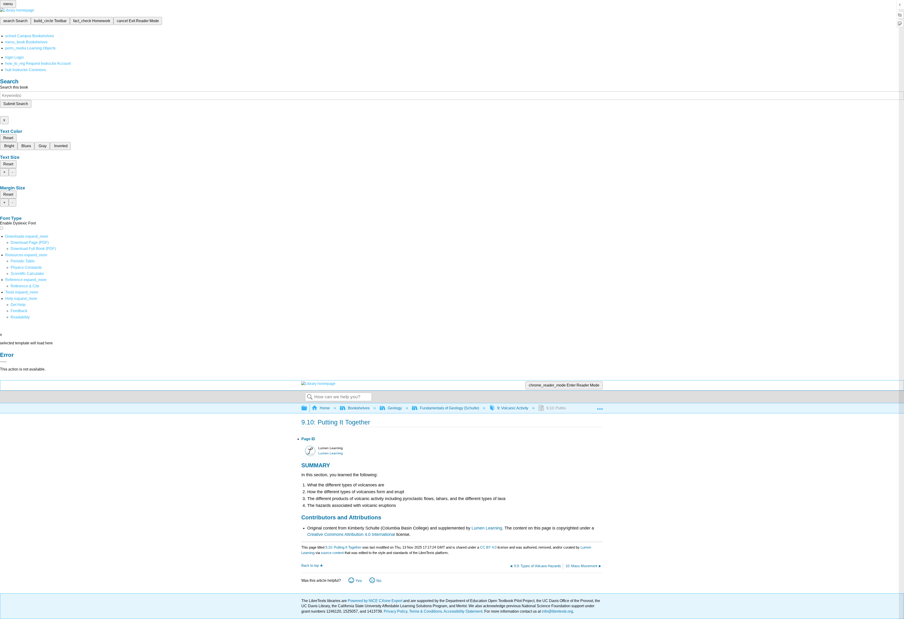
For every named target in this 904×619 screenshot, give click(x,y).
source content (332, 553)
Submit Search (15, 104)
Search (310, 397)
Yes (358, 581)
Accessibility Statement (463, 611)
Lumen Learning (330, 453)
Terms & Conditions (425, 611)
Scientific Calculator (27, 274)
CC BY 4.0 (488, 547)
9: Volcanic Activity (512, 408)
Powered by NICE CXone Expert (375, 601)
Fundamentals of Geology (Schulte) (449, 408)
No (378, 581)
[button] (19, 311)
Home (325, 408)
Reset (8, 138)
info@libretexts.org (557, 611)
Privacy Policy (395, 611)
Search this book (14, 87)
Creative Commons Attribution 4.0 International (351, 534)
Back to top (310, 565)
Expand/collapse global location (600, 406)
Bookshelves (359, 408)
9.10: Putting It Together (343, 547)
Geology (395, 408)
